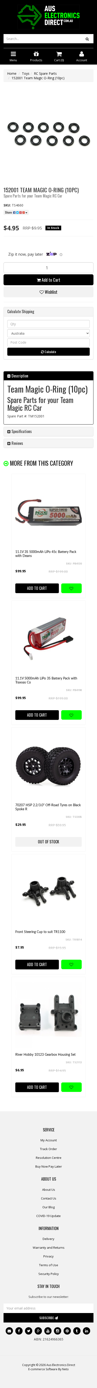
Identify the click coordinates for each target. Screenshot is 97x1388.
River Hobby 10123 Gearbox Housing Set (45, 1054)
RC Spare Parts (45, 73)
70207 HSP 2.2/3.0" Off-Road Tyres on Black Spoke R (48, 807)
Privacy (48, 1256)
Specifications (21, 431)
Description (19, 376)
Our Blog (48, 1207)
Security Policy (48, 1274)
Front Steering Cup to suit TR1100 (40, 932)
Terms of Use (48, 1265)
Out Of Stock (48, 842)
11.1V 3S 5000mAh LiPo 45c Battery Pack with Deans (45, 554)
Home (11, 73)
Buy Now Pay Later (48, 1166)
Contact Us (48, 1198)
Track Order (48, 1149)
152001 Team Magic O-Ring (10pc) (38, 78)
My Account (48, 1140)
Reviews (17, 443)
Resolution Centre (48, 1158)
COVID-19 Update (48, 1216)
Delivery (48, 1239)
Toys (25, 73)
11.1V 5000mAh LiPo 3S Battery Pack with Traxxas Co (46, 680)
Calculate (50, 351)
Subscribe (47, 1317)
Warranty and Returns (49, 1247)
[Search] (87, 38)
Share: (9, 212)
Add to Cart (50, 280)
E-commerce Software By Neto (48, 1369)
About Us (48, 1189)
